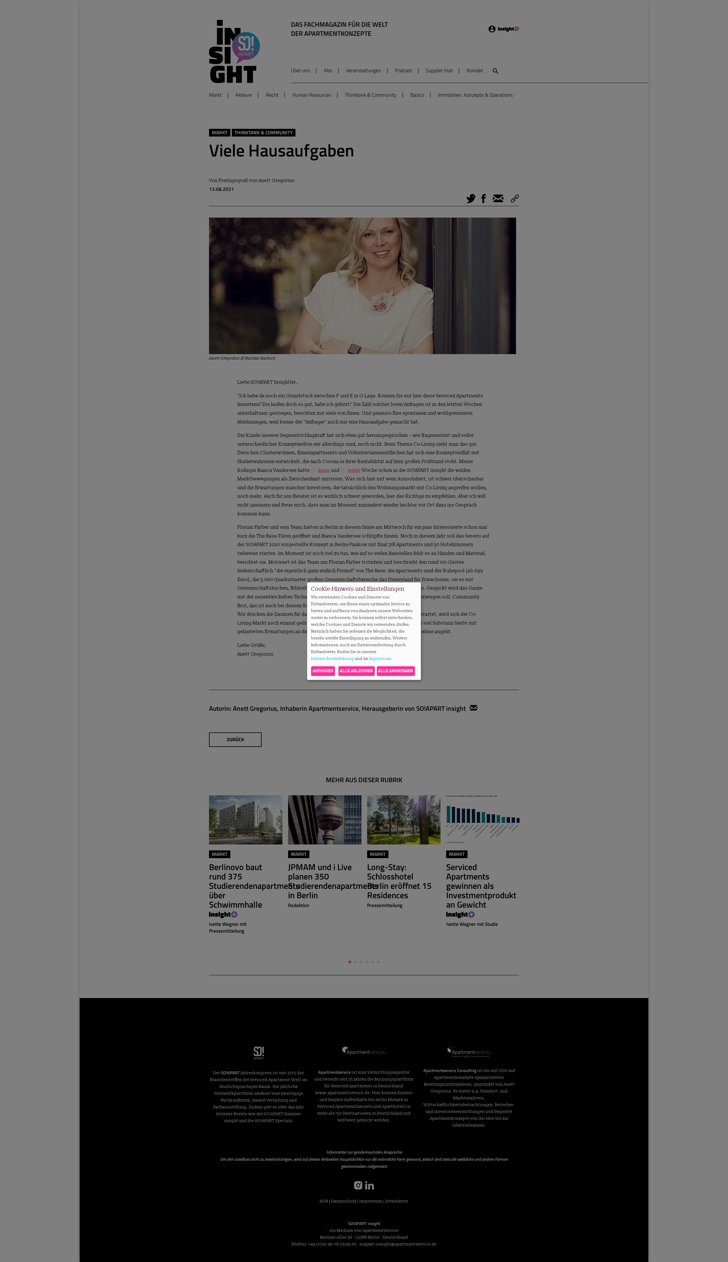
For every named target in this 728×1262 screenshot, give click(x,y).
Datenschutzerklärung (332, 658)
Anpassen (323, 670)
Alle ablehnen (356, 670)
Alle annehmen (395, 670)
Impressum (380, 658)
